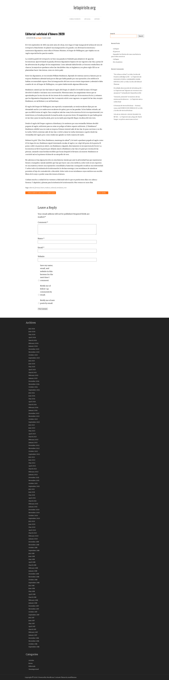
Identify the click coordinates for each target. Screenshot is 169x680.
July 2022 (32, 457)
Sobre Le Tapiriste (74, 19)
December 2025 (34, 349)
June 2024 (32, 396)
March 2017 (32, 629)
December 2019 (34, 542)
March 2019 (32, 565)
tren (65, 188)
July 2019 (31, 553)
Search (112, 33)
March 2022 (33, 469)
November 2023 (34, 416)
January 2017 (33, 635)
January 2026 (33, 346)
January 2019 (33, 571)
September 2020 (34, 518)
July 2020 (32, 521)
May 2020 (32, 527)
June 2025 (32, 364)
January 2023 (33, 442)
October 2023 (33, 419)
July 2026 (32, 329)
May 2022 (32, 463)
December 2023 (34, 413)
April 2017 (32, 626)
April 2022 (32, 466)
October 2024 (33, 387)
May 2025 (32, 367)
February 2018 (33, 600)
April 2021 (32, 498)
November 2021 (34, 480)
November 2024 (34, 384)
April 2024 (32, 401)
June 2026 (32, 331)
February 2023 (33, 440)
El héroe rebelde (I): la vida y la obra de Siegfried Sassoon (41, 193)
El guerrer (116, 51)
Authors (97, 19)
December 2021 (34, 477)
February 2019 (33, 568)
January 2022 (33, 474)
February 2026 (33, 343)
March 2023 (33, 437)
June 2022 (32, 460)
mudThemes (72, 677)
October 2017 (33, 612)
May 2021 (32, 495)
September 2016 (34, 647)
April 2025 (32, 369)
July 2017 (31, 617)
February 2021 (33, 504)
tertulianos (60, 188)
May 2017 (32, 623)
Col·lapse (116, 49)
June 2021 (32, 492)
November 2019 (34, 545)
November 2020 (34, 512)
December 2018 (34, 574)
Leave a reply (47, 38)
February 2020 (33, 536)
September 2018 (34, 583)
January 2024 (33, 410)
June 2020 (32, 524)
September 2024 (34, 390)
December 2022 (34, 445)
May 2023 (32, 431)
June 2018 (32, 588)
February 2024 (33, 407)
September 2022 (34, 454)
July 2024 (32, 393)
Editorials (32, 666)
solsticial (53, 188)
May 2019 (32, 559)
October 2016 (33, 644)
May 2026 (32, 334)
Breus (31, 663)
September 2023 (34, 422)
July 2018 (31, 585)
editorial (31, 188)
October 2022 (33, 451)
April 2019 (32, 562)
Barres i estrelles (102, 193)
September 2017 (34, 615)
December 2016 (34, 638)
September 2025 (34, 358)
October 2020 (33, 515)
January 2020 (33, 539)
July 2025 (32, 361)
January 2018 (33, 603)
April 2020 (32, 530)
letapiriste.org (85, 7)
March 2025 (33, 372)
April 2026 (32, 337)
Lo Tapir (39, 38)
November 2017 (34, 609)
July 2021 (32, 489)
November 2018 (34, 577)
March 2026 (33, 340)
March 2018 (32, 597)
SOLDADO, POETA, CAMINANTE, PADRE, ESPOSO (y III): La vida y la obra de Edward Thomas (128, 81)
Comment (43, 222)
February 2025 (33, 375)
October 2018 (33, 580)
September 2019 (34, 550)
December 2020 (34, 510)
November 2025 (34, 352)
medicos (47, 188)
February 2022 (33, 472)
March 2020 (33, 533)
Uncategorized (34, 669)
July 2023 (32, 425)
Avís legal (87, 19)
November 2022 (34, 448)
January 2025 (33, 378)
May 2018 (32, 591)
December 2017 (34, 606)
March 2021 (32, 501)
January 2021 (33, 507)
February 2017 (33, 632)
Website (41, 256)
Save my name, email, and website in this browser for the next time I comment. (46, 273)
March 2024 (33, 404)
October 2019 (33, 547)
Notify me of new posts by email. (47, 301)
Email (41, 247)
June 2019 (32, 556)
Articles (31, 660)
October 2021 (33, 483)
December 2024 (34, 381)
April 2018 (32, 594)
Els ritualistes (117, 62)
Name (41, 238)
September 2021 (34, 486)
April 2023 (32, 434)
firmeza (37, 188)
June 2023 (32, 428)
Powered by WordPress (46, 677)
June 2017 (32, 620)
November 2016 (34, 641)
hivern (42, 188)
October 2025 (33, 355)
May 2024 (32, 399)
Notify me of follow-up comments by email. (46, 290)
